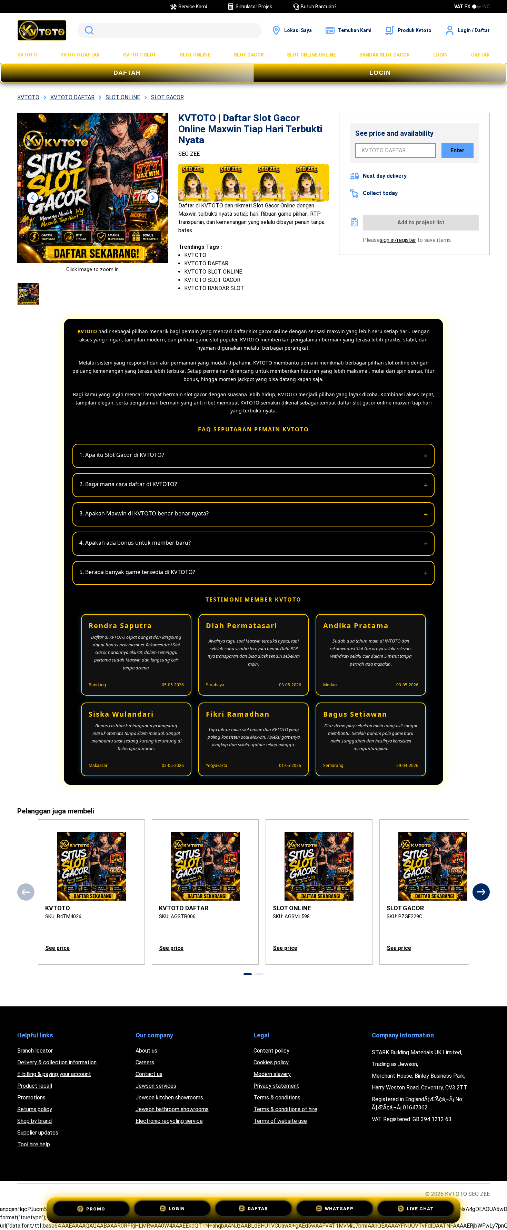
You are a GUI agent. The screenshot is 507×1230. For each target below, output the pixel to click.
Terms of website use (280, 1121)
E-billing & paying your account (54, 1074)
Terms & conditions (277, 1097)
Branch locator (35, 1050)
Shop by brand (34, 1121)
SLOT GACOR (249, 55)
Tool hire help (33, 1144)
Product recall (34, 1086)
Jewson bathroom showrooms (172, 1109)
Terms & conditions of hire (285, 1109)
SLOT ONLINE (195, 55)
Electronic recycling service (169, 1121)
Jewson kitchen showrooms (169, 1097)
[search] (169, 30)
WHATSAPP (339, 1208)
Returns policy (34, 1109)
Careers (145, 1062)
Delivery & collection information (57, 1062)
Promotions (31, 1097)
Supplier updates (37, 1132)
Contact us (149, 1074)
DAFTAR (480, 55)
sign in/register (398, 240)
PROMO (95, 1208)
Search (88, 30)
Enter (457, 150)
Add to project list (421, 222)
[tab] (247, 974)
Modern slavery (272, 1074)
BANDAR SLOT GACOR (384, 55)
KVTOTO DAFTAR (80, 55)
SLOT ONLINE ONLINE (311, 55)
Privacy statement (276, 1086)
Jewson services (156, 1086)
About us (146, 1050)
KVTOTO (27, 55)
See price (57, 948)
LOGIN (440, 55)
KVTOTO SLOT (139, 55)
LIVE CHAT (420, 1208)
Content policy (271, 1050)
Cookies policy (271, 1062)
